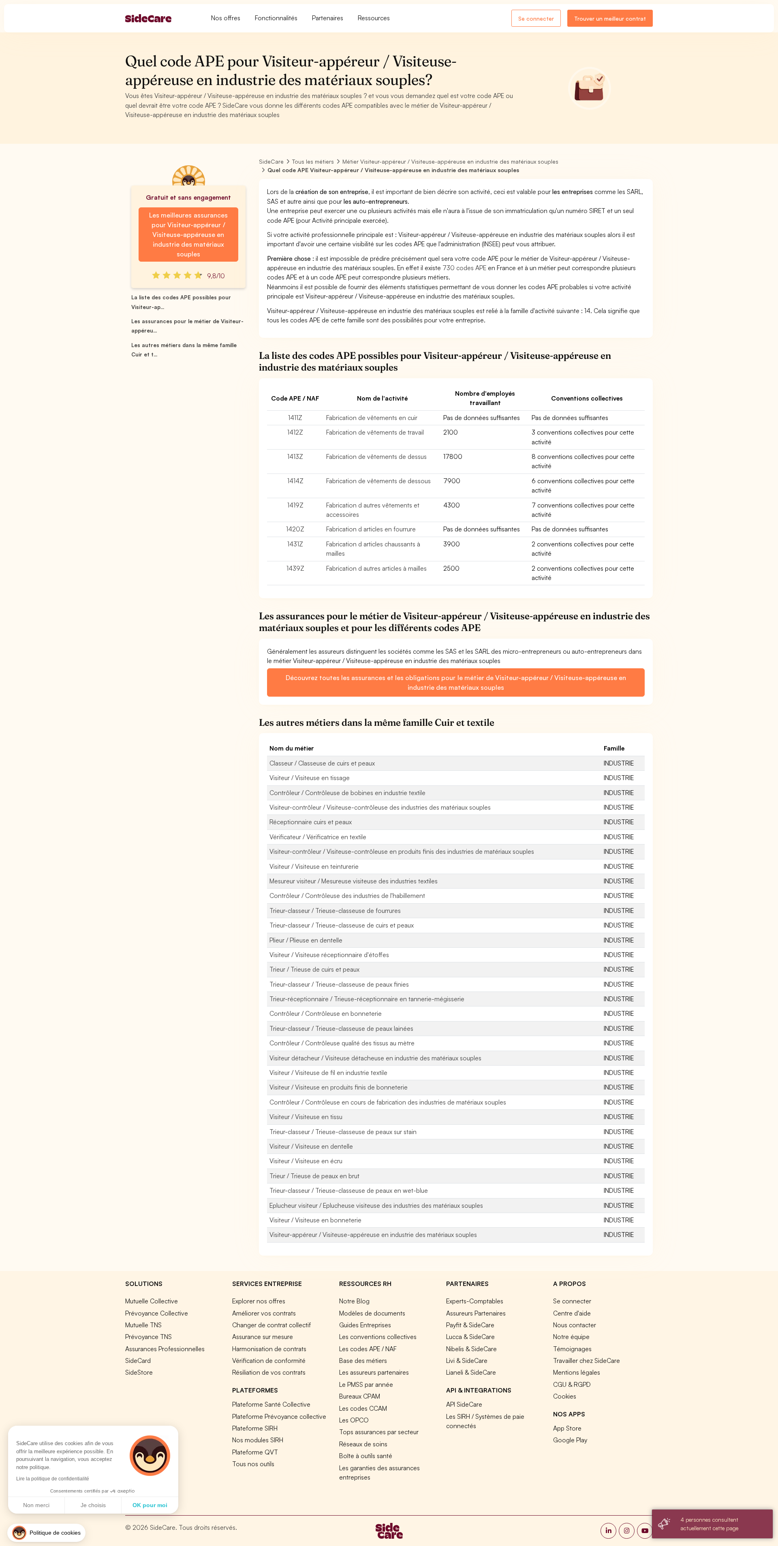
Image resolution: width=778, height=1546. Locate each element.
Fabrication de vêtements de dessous (378, 481)
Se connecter (536, 18)
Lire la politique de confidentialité (52, 1479)
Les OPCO (354, 1420)
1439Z (295, 568)
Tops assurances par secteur (379, 1432)
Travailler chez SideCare (586, 1360)
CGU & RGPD (572, 1384)
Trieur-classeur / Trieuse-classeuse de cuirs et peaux (341, 925)
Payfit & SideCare (470, 1325)
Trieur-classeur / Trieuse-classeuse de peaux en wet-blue (348, 1190)
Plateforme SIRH (255, 1428)
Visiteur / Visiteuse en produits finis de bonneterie (338, 1087)
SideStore (139, 1372)
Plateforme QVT (255, 1452)
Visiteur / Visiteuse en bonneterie (315, 1220)
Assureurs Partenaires (476, 1313)
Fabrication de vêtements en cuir (371, 418)
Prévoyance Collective (156, 1313)
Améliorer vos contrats (264, 1313)
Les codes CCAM (363, 1408)
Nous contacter (574, 1325)
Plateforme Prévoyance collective (279, 1416)
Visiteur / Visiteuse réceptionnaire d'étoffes (329, 955)
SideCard (138, 1360)
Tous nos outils (253, 1464)
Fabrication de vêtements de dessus (376, 456)
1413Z (295, 456)
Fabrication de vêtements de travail (375, 432)
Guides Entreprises (365, 1325)
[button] (46, 1533)
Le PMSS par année (366, 1384)
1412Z (295, 432)
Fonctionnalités (276, 18)
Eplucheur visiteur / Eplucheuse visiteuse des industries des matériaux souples (376, 1205)
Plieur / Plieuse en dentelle (305, 940)
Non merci (36, 1505)
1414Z (295, 481)
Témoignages (572, 1349)
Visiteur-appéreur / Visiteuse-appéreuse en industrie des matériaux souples (373, 1234)
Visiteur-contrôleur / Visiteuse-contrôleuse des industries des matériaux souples (380, 807)
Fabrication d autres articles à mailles (376, 568)
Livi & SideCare (466, 1360)
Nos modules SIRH (257, 1440)
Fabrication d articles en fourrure (371, 529)
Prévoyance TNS (148, 1337)
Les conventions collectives (378, 1337)
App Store (567, 1428)
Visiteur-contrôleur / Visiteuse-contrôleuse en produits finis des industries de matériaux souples (401, 851)
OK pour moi (150, 1505)
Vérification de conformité (269, 1360)
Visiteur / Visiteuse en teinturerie (314, 866)
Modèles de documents (372, 1313)
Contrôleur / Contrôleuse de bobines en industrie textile (347, 793)
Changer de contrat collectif (271, 1325)
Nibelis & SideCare (471, 1349)
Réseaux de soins (363, 1444)
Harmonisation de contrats (269, 1349)
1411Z (295, 418)
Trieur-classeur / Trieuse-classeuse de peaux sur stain (343, 1132)
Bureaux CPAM (359, 1396)
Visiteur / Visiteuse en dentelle (311, 1146)
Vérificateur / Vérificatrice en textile (317, 837)
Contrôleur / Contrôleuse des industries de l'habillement (347, 895)
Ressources (374, 18)
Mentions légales (576, 1372)
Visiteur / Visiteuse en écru (305, 1161)
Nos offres (225, 18)
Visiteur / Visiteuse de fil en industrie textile (328, 1072)
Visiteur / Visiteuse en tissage (309, 778)
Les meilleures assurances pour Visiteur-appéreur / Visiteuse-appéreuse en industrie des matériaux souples (188, 234)
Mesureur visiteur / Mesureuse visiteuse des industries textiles (353, 881)
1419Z (295, 505)
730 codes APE (464, 268)
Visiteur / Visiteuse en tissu (305, 1117)
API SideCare (464, 1404)
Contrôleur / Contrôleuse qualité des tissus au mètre (342, 1043)
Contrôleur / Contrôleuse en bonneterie (325, 1013)
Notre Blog (354, 1301)
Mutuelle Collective (151, 1301)
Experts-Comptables (474, 1301)
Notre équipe (571, 1337)
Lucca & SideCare (470, 1337)
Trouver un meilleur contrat (610, 18)
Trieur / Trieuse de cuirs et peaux (314, 969)
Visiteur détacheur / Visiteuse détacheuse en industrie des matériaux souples (375, 1058)
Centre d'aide (572, 1313)
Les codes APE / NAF (368, 1349)
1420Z (295, 529)
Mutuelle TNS (143, 1325)
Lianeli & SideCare (471, 1372)
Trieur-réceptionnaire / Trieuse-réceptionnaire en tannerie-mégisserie (366, 999)
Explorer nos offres (258, 1301)
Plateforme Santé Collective (271, 1404)
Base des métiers (363, 1360)
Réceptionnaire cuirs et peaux (310, 822)
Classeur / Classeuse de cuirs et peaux (322, 763)
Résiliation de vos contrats (269, 1372)
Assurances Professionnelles (165, 1349)
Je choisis (93, 1505)
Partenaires (327, 18)
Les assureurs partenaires (374, 1372)
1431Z (295, 544)
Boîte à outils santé (365, 1456)
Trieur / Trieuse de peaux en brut (314, 1176)
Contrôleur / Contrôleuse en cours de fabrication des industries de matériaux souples (387, 1102)
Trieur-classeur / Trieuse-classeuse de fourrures (335, 910)
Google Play (570, 1440)
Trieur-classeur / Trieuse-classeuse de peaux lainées (341, 1028)
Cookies (564, 1396)
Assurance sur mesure (262, 1337)
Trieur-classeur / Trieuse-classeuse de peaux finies (339, 984)
